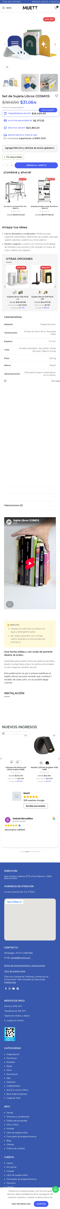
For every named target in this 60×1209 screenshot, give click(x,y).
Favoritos (11, 1183)
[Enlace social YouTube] (13, 988)
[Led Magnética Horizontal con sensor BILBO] (44, 745)
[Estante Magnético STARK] (15, 745)
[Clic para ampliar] (7, 67)
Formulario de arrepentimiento (22, 1136)
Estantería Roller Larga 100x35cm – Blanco (44, 207)
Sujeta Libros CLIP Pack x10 (42, 298)
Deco (9, 1070)
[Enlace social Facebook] (6, 988)
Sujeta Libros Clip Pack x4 (17, 298)
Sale (9, 1078)
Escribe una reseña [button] (35, 806)
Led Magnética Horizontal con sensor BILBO (44, 762)
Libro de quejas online (14, 971)
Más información (21, 1204)
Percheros (12, 1058)
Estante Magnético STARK (15, 761)
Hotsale (10, 1128)
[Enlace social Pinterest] (18, 988)
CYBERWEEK (13, 1086)
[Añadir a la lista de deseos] (56, 95)
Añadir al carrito (36, 165)
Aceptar (41, 1204)
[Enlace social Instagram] (9, 988)
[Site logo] (30, 7)
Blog (9, 1140)
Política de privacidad (17, 1120)
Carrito (10, 1163)
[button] (5, 44)
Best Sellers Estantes (17, 1094)
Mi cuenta (11, 1167)
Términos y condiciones (18, 1116)
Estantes (11, 1082)
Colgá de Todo (14, 1098)
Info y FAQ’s (12, 1124)
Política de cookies (16, 1148)
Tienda (10, 1112)
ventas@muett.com (20, 957)
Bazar (9, 1066)
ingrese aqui (10, 982)
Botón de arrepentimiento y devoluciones (24, 965)
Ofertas (10, 1144)
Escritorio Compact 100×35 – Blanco (15, 207)
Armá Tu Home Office (17, 1090)
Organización (13, 1054)
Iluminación (12, 1074)
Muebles (11, 1062)
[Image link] (9, 1034)
